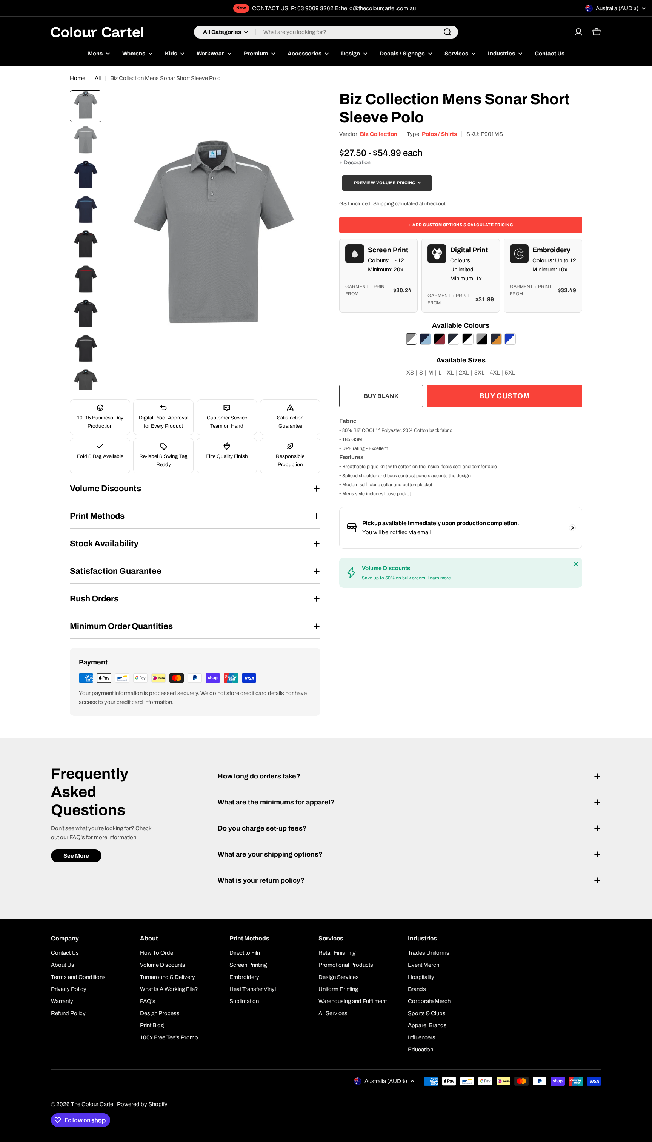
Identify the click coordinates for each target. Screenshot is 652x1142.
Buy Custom (504, 396)
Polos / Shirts (439, 134)
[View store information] (572, 527)
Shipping (383, 203)
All (98, 78)
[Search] (447, 32)
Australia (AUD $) (617, 8)
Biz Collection (378, 134)
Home (77, 78)
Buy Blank (381, 396)
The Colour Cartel (92, 1104)
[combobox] (326, 32)
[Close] (575, 564)
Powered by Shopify (142, 1104)
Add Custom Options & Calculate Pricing (461, 224)
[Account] (578, 32)
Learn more (439, 578)
